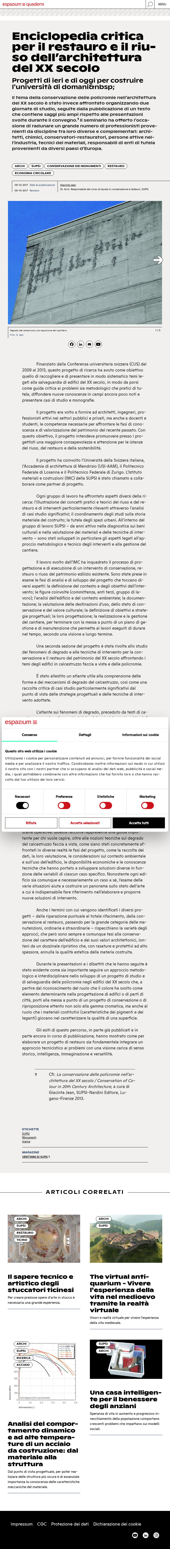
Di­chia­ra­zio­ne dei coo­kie (117, 1524)
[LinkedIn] (80, 344)
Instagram (156, 1535)
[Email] (89, 344)
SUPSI (36, 166)
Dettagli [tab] (85, 734)
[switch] (64, 805)
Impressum (22, 1524)
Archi (20, 166)
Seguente (158, 260)
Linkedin (146, 1535)
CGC (42, 1524)
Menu (162, 4)
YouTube (135, 1535)
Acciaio (23, 1365)
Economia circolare (33, 173)
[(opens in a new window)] (98, 344)
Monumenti (29, 1137)
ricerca (26, 1141)
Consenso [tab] (29, 734)
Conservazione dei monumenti (74, 166)
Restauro (116, 166)
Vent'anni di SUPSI (35, 1157)
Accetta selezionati (85, 823)
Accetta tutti (139, 823)
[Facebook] (71, 344)
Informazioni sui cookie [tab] (140, 734)
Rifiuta (31, 823)
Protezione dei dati (70, 1524)
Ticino (22, 1240)
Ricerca (24, 1358)
